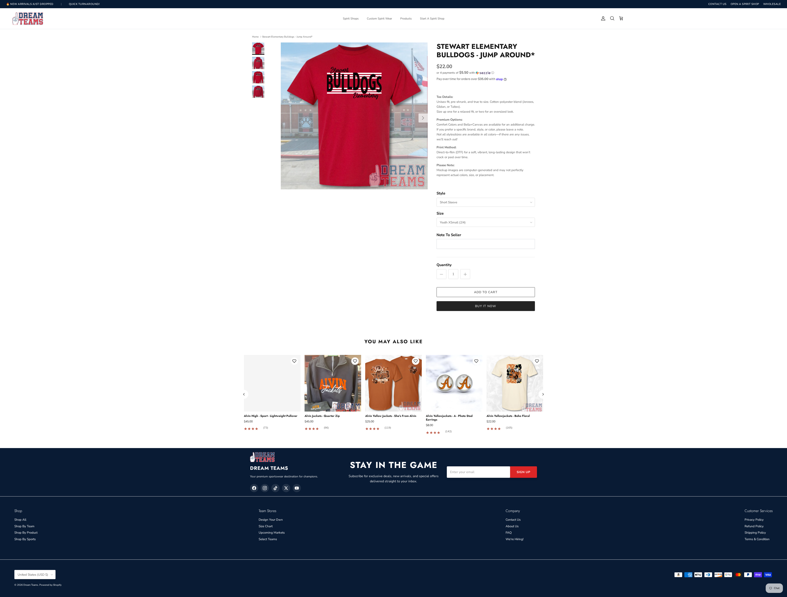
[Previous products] (243, 394)
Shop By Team (24, 526)
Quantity (444, 264)
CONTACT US (717, 4)
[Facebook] (254, 488)
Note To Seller (449, 234)
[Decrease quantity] (441, 274)
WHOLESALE (772, 4)
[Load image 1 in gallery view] (354, 115)
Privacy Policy (754, 520)
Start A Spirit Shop (432, 19)
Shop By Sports (25, 539)
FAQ (509, 533)
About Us (512, 526)
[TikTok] (275, 488)
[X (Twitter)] (286, 488)
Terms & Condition (757, 539)
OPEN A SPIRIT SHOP (745, 4)
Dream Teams (30, 585)
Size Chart (266, 526)
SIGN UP (523, 472)
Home (255, 36)
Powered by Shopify (50, 585)
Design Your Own (271, 520)
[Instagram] (265, 488)
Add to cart (485, 292)
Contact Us (513, 520)
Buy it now (485, 306)
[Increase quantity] (465, 274)
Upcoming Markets (272, 533)
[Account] (602, 18)
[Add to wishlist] (294, 361)
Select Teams (268, 539)
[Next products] (543, 394)
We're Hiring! (514, 539)
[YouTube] (297, 488)
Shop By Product (26, 533)
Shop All (20, 520)
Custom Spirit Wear (379, 19)
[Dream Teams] (27, 18)
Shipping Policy (755, 533)
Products (406, 19)
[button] (465, 73)
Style (441, 193)
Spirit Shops (351, 19)
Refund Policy (754, 526)
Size (440, 213)
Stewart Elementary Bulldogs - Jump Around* (287, 36)
